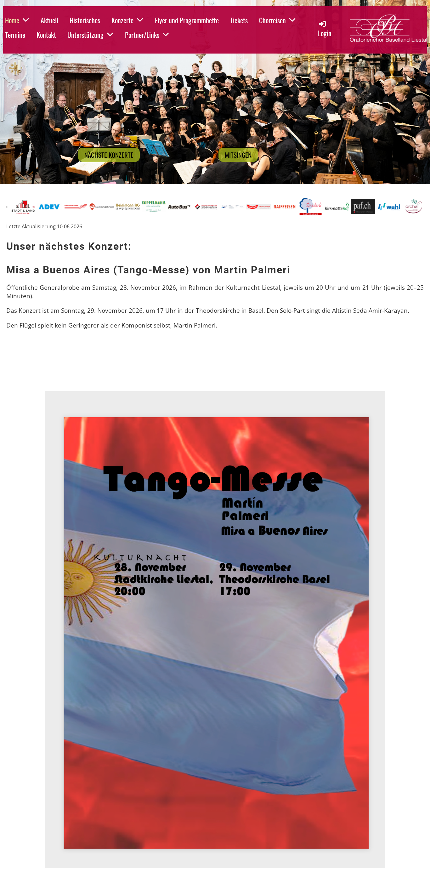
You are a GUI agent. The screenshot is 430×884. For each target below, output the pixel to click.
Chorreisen (272, 20)
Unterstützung (85, 35)
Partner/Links (142, 35)
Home (12, 20)
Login (324, 33)
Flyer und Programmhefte (187, 20)
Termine (15, 35)
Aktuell (49, 20)
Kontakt (46, 35)
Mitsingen (238, 155)
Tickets (239, 20)
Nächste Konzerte (108, 155)
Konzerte (122, 20)
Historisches (85, 20)
